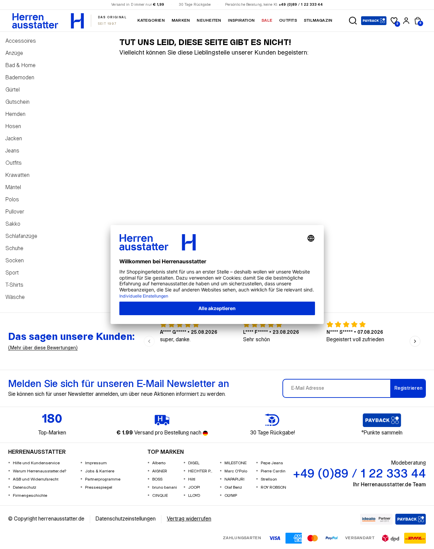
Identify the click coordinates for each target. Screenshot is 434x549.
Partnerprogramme (102, 479)
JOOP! (194, 487)
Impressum (96, 463)
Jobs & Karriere (99, 471)
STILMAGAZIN (318, 20)
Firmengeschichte (30, 495)
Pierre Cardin (273, 471)
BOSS (157, 479)
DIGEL (193, 463)
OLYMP (230, 495)
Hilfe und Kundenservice (36, 463)
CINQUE (160, 495)
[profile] (406, 20)
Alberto (158, 463)
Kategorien (150, 20)
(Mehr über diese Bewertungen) (43, 348)
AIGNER (159, 471)
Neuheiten (209, 20)
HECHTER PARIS (201, 471)
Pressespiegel (98, 487)
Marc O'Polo (235, 471)
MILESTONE (235, 463)
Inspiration (241, 20)
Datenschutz (24, 487)
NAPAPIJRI (234, 479)
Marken (181, 20)
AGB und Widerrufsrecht (35, 479)
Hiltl (191, 479)
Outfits (288, 20)
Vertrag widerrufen (189, 519)
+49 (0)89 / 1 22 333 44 (301, 4)
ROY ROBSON (273, 487)
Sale (266, 20)
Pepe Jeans (272, 463)
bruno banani (164, 487)
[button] (353, 20)
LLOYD (194, 495)
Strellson (269, 479)
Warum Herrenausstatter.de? (39, 471)
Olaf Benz (233, 487)
